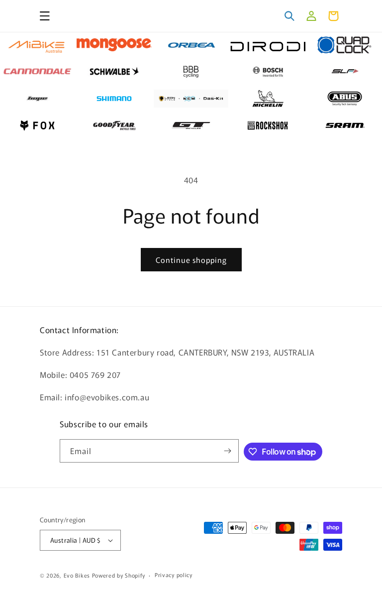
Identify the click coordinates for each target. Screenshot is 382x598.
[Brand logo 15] (344, 98)
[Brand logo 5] (344, 44)
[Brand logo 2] (114, 44)
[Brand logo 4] (267, 44)
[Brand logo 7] (114, 71)
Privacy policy (173, 575)
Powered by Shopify (118, 575)
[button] (45, 16)
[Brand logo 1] (37, 44)
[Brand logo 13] (191, 98)
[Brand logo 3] (191, 44)
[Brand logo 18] (191, 125)
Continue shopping (191, 259)
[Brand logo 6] (37, 71)
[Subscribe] (227, 451)
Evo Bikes (77, 575)
